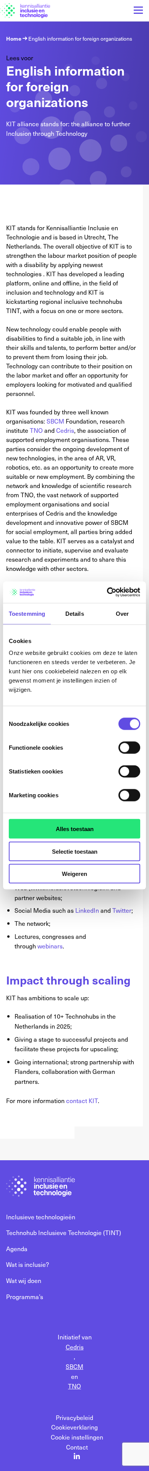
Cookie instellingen (77, 1436)
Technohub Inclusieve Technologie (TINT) (63, 1232)
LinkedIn (87, 910)
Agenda (17, 1248)
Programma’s (24, 1296)
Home (13, 39)
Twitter (121, 910)
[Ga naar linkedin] (77, 1457)
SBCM (55, 420)
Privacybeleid (74, 1417)
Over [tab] (122, 613)
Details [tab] (74, 613)
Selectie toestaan (74, 851)
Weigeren (74, 874)
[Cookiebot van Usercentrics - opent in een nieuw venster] (107, 592)
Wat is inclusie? (27, 1264)
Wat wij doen (23, 1280)
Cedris (65, 430)
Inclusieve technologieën (40, 1216)
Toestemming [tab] (27, 613)
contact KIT (82, 1100)
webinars (50, 945)
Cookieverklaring (74, 1426)
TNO (36, 430)
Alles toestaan (75, 829)
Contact (77, 1446)
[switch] (129, 748)
